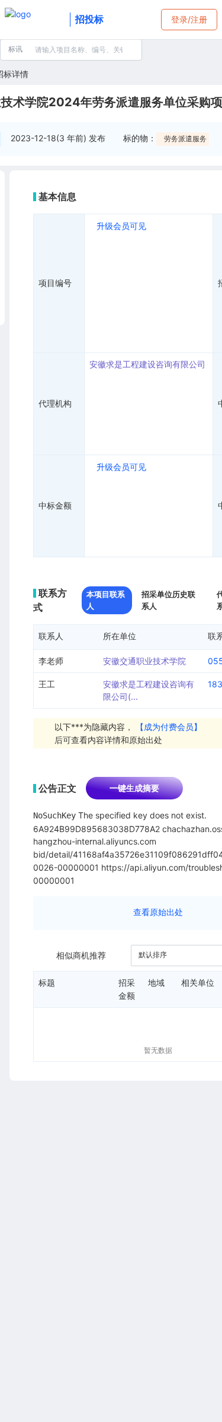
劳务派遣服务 (185, 138)
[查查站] (35, 19)
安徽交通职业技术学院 (144, 661)
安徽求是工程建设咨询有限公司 (147, 364)
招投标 (89, 19)
